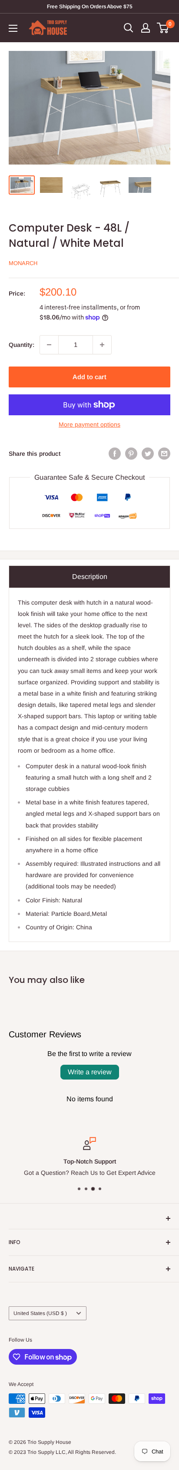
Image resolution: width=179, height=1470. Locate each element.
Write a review (90, 1072)
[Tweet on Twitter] (148, 453)
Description (89, 576)
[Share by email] (164, 453)
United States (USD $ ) (40, 1313)
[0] (163, 28)
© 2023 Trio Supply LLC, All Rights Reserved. (62, 1452)
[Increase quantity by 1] (102, 345)
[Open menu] (13, 28)
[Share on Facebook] (115, 453)
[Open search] (128, 28)
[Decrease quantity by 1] (49, 345)
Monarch (23, 263)
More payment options (89, 424)
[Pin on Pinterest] (131, 453)
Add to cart (89, 376)
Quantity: (21, 344)
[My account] (145, 28)
